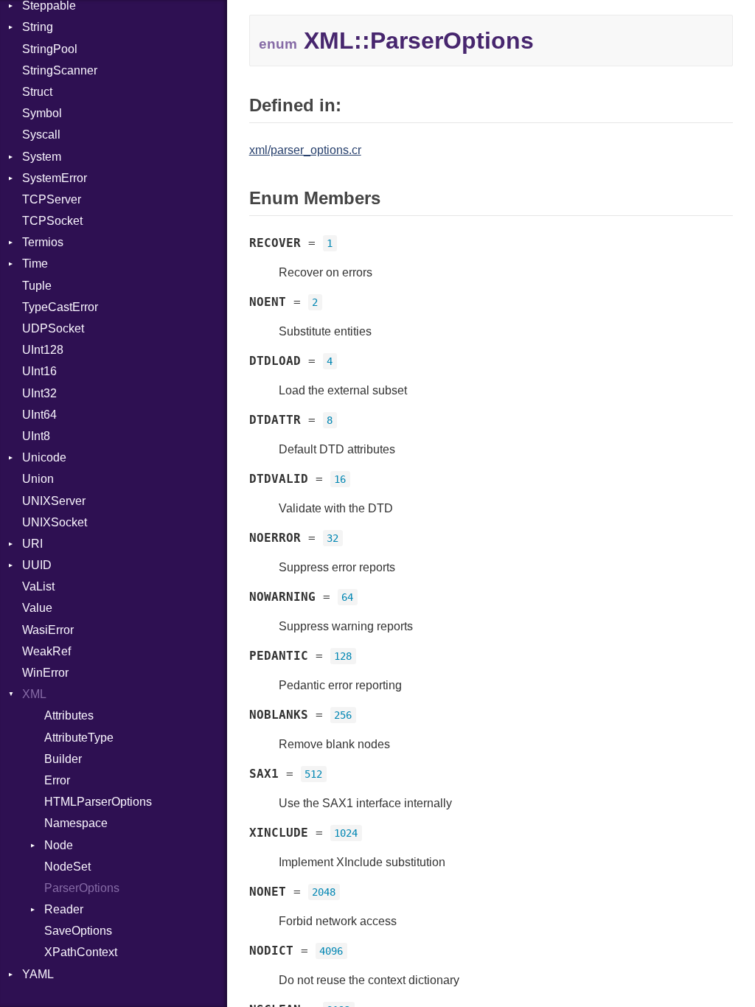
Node (58, 845)
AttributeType (79, 737)
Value (37, 608)
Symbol (42, 113)
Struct (37, 92)
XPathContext (80, 952)
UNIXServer (54, 501)
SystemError (54, 178)
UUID (37, 565)
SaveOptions (78, 930)
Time (35, 263)
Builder (63, 759)
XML (34, 694)
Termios (42, 242)
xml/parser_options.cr (305, 150)
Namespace (76, 823)
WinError (45, 672)
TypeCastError (60, 307)
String (37, 27)
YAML (38, 974)
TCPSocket (52, 221)
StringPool (49, 49)
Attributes (69, 715)
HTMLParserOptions (98, 801)
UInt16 (39, 371)
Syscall (41, 134)
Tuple (37, 285)
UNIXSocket (54, 522)
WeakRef (46, 651)
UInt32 (39, 393)
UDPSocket (53, 328)
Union (38, 479)
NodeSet (67, 866)
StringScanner (59, 70)
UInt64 (39, 414)
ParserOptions (81, 888)
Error (57, 780)
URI (32, 543)
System (41, 156)
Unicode (44, 457)
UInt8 (36, 436)
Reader (63, 909)
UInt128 (42, 350)
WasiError (48, 630)
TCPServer (51, 199)
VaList (38, 586)
